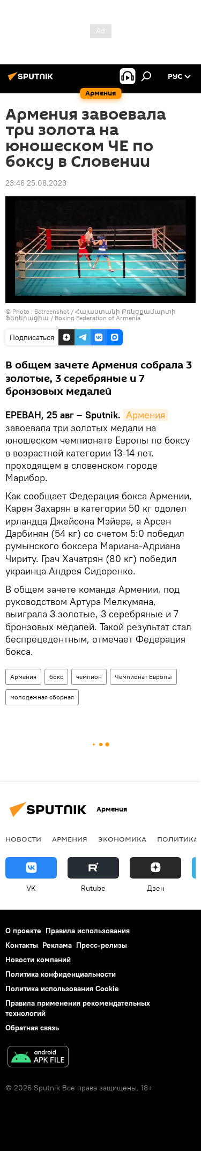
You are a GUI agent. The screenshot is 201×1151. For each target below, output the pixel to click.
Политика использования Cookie (62, 988)
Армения (145, 415)
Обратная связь (32, 1027)
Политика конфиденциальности (60, 974)
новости (23, 839)
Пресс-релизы (101, 945)
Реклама (57, 945)
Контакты (21, 945)
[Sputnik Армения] (32, 80)
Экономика (122, 839)
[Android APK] (38, 1058)
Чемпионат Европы (143, 677)
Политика (177, 839)
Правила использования (88, 930)
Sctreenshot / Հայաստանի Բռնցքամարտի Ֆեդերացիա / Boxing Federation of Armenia (90, 314)
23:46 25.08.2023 (35, 183)
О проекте (23, 930)
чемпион (89, 677)
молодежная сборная (42, 697)
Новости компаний (38, 959)
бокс (56, 677)
